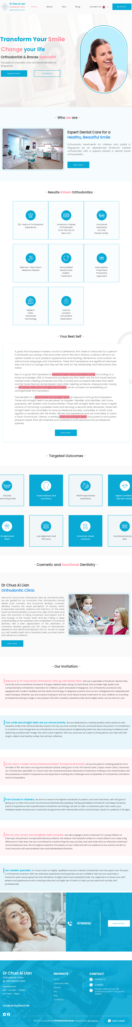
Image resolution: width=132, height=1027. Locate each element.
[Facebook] (8, 1014)
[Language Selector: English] (105, 7)
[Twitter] (4, 1014)
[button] (49, 6)
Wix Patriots (92, 1020)
